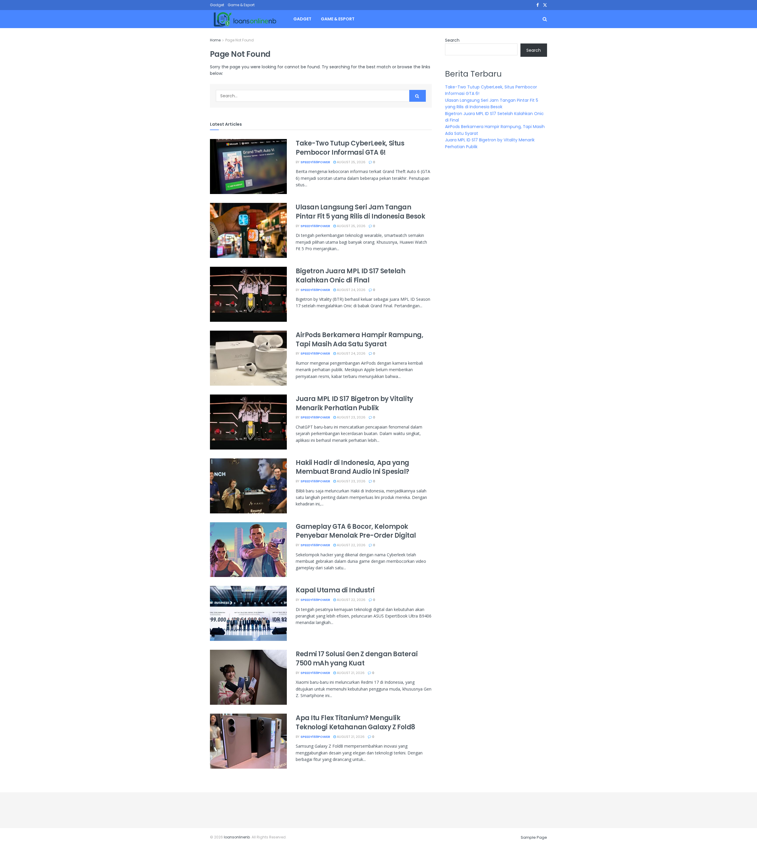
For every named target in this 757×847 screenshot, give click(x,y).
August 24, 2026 (350, 289)
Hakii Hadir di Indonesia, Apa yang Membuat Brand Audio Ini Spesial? (352, 467)
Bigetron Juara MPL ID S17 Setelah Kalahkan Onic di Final (350, 275)
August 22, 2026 (350, 545)
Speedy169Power (315, 162)
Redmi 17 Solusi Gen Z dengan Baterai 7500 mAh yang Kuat (357, 658)
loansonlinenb (237, 837)
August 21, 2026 (350, 672)
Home (215, 40)
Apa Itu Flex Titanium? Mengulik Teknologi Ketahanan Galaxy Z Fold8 (355, 722)
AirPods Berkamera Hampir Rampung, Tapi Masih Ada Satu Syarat (359, 339)
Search (452, 40)
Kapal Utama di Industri (335, 590)
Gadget (217, 4)
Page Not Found (239, 40)
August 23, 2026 (350, 417)
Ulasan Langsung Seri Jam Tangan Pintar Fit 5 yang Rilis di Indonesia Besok (360, 212)
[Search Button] (417, 96)
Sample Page (534, 837)
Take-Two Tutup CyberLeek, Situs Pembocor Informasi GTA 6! (350, 148)
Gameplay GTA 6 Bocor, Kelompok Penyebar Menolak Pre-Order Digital (356, 531)
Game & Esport (241, 4)
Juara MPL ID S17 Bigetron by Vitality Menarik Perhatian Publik (354, 403)
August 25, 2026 (350, 162)
